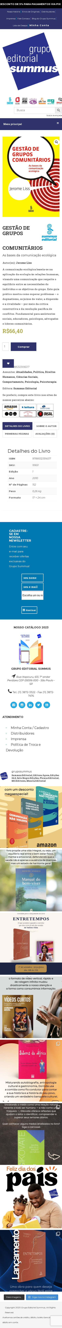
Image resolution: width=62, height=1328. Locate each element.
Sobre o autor (46, 426)
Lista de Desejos (20, 25)
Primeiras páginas (17, 433)
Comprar (24, 346)
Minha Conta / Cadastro (30, 728)
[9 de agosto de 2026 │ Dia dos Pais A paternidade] (31, 1197)
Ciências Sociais (27, 376)
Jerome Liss (24, 262)
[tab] (17, 426)
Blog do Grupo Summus (43, 18)
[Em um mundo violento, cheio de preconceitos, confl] (31, 817)
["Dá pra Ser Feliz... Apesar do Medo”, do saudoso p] (31, 1134)
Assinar (30, 610)
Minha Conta (39, 25)
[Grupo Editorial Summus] (31, 61)
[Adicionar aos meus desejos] (8, 363)
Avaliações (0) (45, 433)
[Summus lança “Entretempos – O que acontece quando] (31, 1261)
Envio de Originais (31, 11)
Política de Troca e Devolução (23, 747)
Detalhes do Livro (17, 426)
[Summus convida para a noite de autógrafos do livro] (31, 944)
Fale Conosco (24, 18)
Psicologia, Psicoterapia (40, 381)
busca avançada (54, 115)
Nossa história (13, 11)
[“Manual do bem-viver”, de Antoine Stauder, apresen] (31, 880)
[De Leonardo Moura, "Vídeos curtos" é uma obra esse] (31, 1007)
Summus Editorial (25, 388)
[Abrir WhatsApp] (54, 1320)
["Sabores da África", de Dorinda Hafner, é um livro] (31, 1070)
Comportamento (12, 381)
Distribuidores (48, 11)
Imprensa (11, 18)
